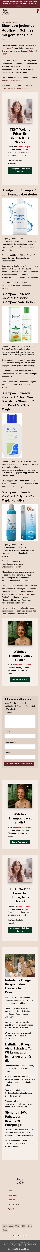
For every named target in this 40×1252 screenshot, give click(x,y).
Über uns (11, 1200)
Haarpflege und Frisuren (9, 22)
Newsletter (9, 1244)
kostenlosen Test (8, 48)
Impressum (19, 1244)
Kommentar (9, 712)
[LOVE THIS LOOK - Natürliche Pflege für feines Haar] (7, 12)
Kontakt (11, 1209)
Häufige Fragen (14, 1204)
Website (7, 752)
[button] (29, 11)
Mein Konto (12, 1195)
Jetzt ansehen (20, 6)
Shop (10, 1191)
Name (7, 732)
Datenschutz (30, 1244)
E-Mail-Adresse (10, 742)
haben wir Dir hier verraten (12, 80)
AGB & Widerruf (20, 1246)
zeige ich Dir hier (22, 594)
